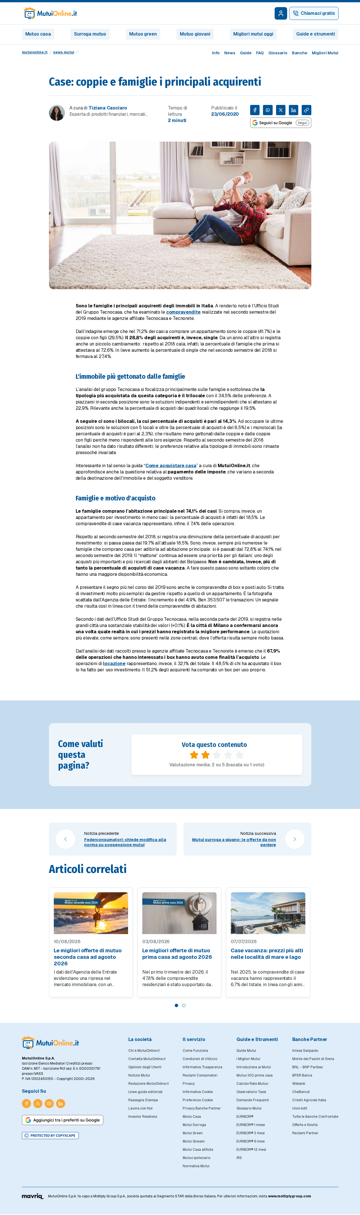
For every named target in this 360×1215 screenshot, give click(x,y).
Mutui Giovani (194, 1141)
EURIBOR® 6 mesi (250, 1141)
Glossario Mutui (249, 1108)
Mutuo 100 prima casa (254, 1075)
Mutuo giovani (195, 34)
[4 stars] (228, 754)
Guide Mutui (246, 1050)
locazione (114, 664)
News (229, 52)
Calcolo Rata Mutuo (252, 1083)
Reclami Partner (305, 1133)
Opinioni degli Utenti (144, 1067)
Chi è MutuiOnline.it (144, 1050)
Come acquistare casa (170, 466)
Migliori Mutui (325, 52)
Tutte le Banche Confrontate (315, 1116)
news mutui (63, 52)
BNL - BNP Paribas (307, 1067)
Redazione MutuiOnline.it (148, 1083)
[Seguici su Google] (280, 122)
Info (216, 52)
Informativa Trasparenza (202, 1067)
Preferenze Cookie (198, 1100)
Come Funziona (195, 1050)
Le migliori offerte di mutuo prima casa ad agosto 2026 (177, 953)
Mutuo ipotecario (196, 1158)
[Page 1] (176, 1005)
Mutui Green (193, 1133)
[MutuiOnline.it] (50, 1042)
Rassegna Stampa (143, 1100)
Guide (246, 52)
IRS (239, 1158)
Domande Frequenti (252, 1100)
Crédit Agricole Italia (309, 1100)
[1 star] (194, 754)
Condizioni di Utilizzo (200, 1059)
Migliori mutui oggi (253, 34)
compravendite (183, 312)
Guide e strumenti (315, 34)
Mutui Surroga (194, 1125)
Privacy (189, 1083)
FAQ (260, 52)
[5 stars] (239, 754)
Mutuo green (143, 34)
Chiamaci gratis (318, 13)
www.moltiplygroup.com (289, 1196)
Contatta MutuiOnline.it (147, 1059)
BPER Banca (302, 1075)
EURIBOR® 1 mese (250, 1125)
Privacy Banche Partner (202, 1108)
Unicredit (299, 1108)
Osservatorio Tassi (251, 1092)
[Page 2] (184, 1005)
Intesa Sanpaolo (305, 1050)
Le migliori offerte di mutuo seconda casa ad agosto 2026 (88, 957)
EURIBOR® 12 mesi (251, 1149)
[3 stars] (216, 754)
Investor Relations (142, 1116)
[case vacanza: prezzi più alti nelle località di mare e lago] (268, 913)
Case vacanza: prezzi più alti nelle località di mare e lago (267, 953)
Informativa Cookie (198, 1092)
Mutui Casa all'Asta (198, 1149)
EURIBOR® (244, 1116)
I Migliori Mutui (248, 1059)
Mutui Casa (192, 1116)
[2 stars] (205, 754)
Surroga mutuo (90, 34)
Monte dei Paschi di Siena (313, 1059)
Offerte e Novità (305, 1125)
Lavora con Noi (140, 1108)
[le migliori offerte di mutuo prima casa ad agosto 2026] (179, 913)
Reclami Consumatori (200, 1075)
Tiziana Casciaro (108, 108)
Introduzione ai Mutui (253, 1067)
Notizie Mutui (139, 1075)
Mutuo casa (38, 34)
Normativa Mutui (196, 1166)
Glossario (277, 52)
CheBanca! (301, 1092)
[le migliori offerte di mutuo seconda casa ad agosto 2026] (91, 913)
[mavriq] (33, 1196)
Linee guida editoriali (145, 1092)
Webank (298, 1083)
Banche (299, 52)
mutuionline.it (35, 52)
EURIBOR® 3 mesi (250, 1133)
